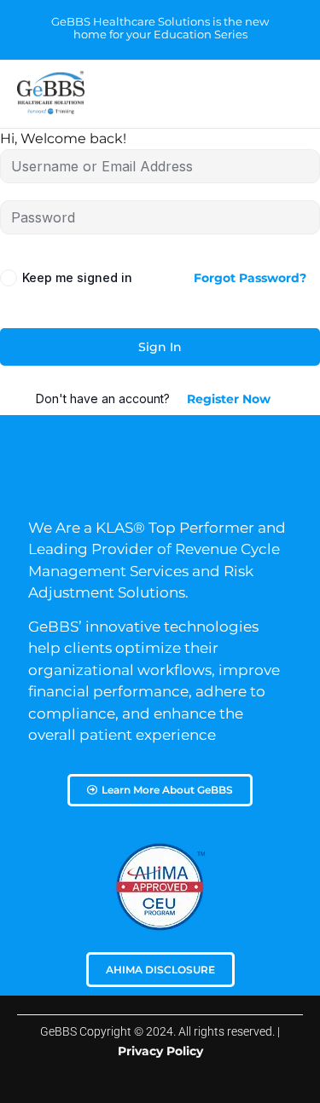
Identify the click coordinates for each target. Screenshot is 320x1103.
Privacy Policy (160, 1051)
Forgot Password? (250, 278)
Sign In (160, 347)
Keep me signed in (77, 277)
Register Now (229, 399)
